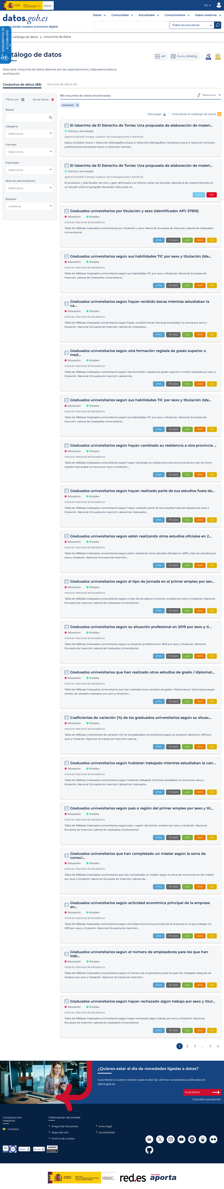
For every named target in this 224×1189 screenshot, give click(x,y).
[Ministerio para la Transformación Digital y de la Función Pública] (28, 5)
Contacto (13, 1129)
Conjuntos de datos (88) (22, 84)
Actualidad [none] (147, 15)
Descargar (154, 114)
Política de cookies (63, 1138)
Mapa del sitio (60, 1132)
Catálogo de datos (25, 37)
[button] (207, 5)
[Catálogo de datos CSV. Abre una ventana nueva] (218, 56)
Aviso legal (105, 1126)
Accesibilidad (107, 1132)
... (203, 1046)
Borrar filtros (41, 99)
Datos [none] (97, 15)
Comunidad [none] (120, 15)
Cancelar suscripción (206, 1099)
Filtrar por (13, 99)
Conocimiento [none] (175, 15)
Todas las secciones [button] (186, 25)
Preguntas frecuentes (65, 1126)
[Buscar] (50, 117)
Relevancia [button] (209, 95)
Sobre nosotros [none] (206, 15)
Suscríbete (192, 1092)
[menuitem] (96, 16)
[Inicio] (30, 21)
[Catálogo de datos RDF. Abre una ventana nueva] (208, 56)
